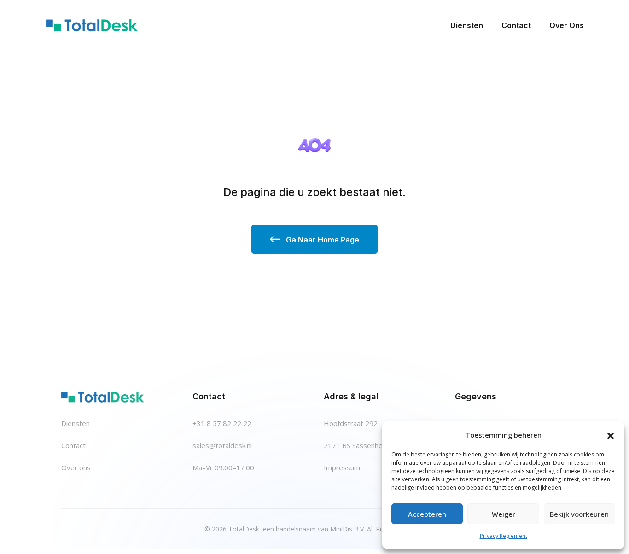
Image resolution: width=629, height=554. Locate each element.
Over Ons (566, 25)
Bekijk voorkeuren (579, 514)
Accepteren (427, 514)
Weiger (503, 514)
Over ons (76, 467)
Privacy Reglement (503, 536)
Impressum (342, 467)
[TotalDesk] (92, 25)
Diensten (466, 25)
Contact (516, 25)
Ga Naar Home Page (321, 239)
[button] (610, 434)
